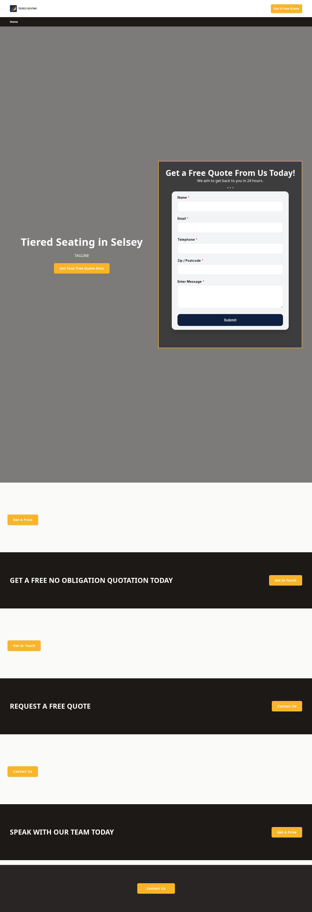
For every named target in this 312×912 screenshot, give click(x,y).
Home (14, 22)
